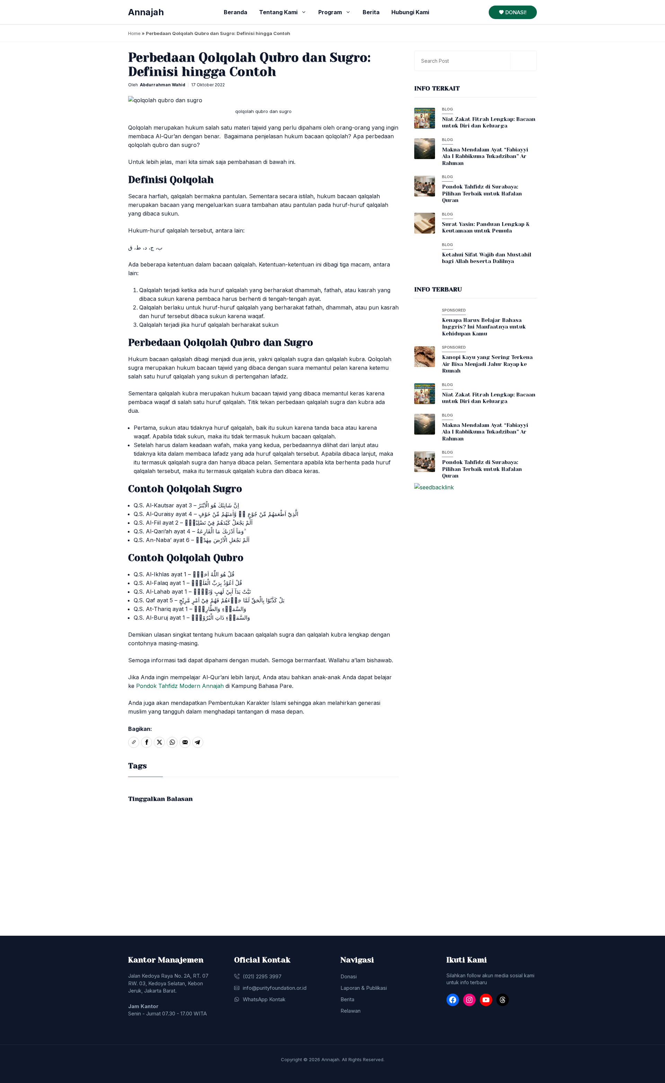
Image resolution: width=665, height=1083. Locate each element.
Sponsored (454, 310)
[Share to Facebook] (146, 742)
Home (134, 33)
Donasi (348, 976)
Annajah (146, 12)
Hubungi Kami (410, 12)
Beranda (235, 12)
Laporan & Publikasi (363, 988)
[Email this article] (184, 742)
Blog (447, 109)
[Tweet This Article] (159, 742)
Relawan (350, 1010)
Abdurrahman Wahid (162, 85)
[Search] (522, 60)
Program (330, 12)
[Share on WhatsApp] (172, 742)
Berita (371, 12)
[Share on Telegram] (197, 742)
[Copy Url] (133, 742)
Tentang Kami (278, 12)
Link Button (440, 119)
